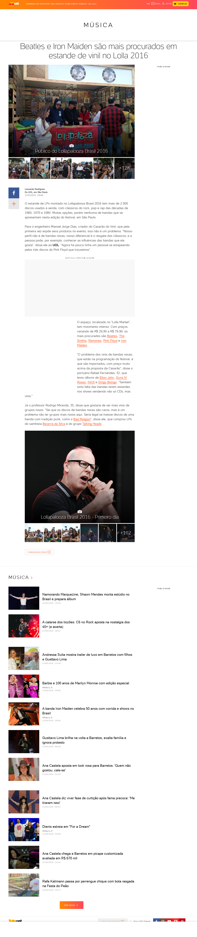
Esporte (91, 12)
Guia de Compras (183, 12)
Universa (110, 12)
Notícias (43, 12)
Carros (63, 12)
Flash (23, 12)
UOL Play (92, 4)
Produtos (14, 12)
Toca (170, 12)
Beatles (112, 336)
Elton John (107, 377)
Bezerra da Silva (54, 424)
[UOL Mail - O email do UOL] (156, 4)
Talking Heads (91, 424)
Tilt (128, 12)
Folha (82, 12)
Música (99, 25)
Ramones (94, 340)
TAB (158, 12)
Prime (163, 12)
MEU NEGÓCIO (57, 4)
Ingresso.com (32, 4)
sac (148, 4)
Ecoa (133, 12)
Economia (73, 12)
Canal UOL (142, 12)
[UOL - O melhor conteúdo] (13, 4)
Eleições (32, 12)
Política (53, 12)
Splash (101, 12)
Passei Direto (71, 4)
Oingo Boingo (107, 382)
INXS (91, 382)
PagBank (82, 4)
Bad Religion (81, 419)
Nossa (152, 12)
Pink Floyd (110, 340)
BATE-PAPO (45, 4)
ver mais (69, 905)
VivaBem (121, 12)
